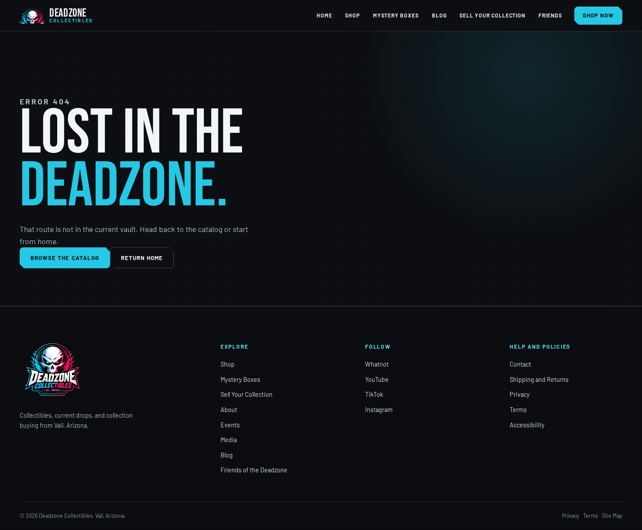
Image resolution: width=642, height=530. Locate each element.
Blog (439, 15)
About (229, 409)
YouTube (377, 379)
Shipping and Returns (539, 379)
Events (230, 425)
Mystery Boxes (396, 15)
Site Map (612, 516)
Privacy (520, 394)
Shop (352, 15)
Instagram (379, 409)
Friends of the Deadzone (254, 470)
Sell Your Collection (492, 15)
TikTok (374, 394)
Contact (520, 364)
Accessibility (527, 425)
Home (324, 15)
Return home (142, 257)
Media (229, 439)
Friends (550, 15)
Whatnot (377, 364)
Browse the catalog (65, 257)
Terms (518, 409)
